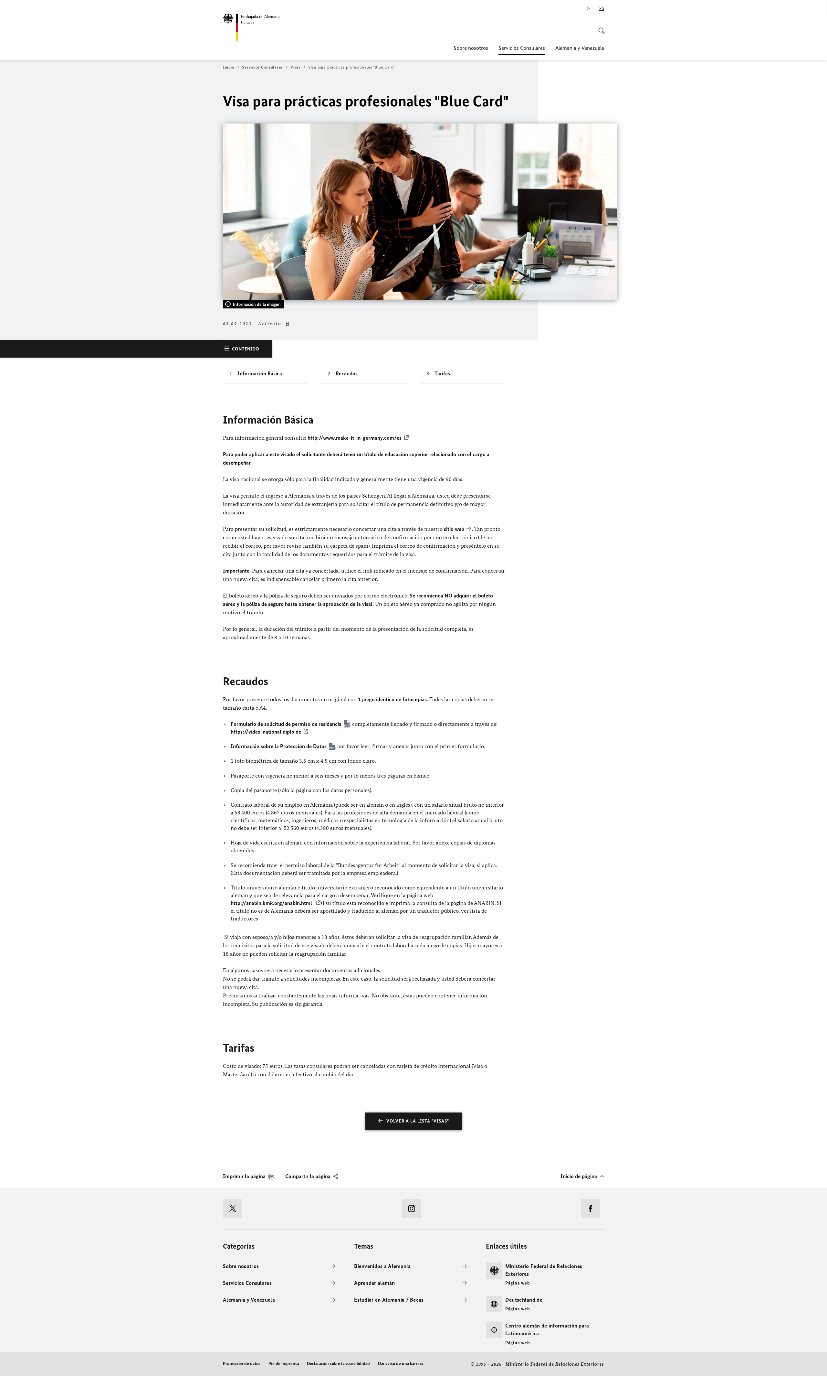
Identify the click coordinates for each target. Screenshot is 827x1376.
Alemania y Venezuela (579, 48)
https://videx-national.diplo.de (266, 731)
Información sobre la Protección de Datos (279, 746)
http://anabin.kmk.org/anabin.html (272, 903)
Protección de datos (241, 1363)
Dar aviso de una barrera (400, 1363)
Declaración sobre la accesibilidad (338, 1363)
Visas (295, 67)
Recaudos (347, 373)
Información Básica (259, 373)
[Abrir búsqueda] (599, 27)
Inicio (228, 67)
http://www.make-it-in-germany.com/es (355, 438)
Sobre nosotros (471, 48)
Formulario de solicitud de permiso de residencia (286, 724)
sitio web (454, 529)
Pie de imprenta (283, 1363)
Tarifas (442, 373)
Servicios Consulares (521, 50)
